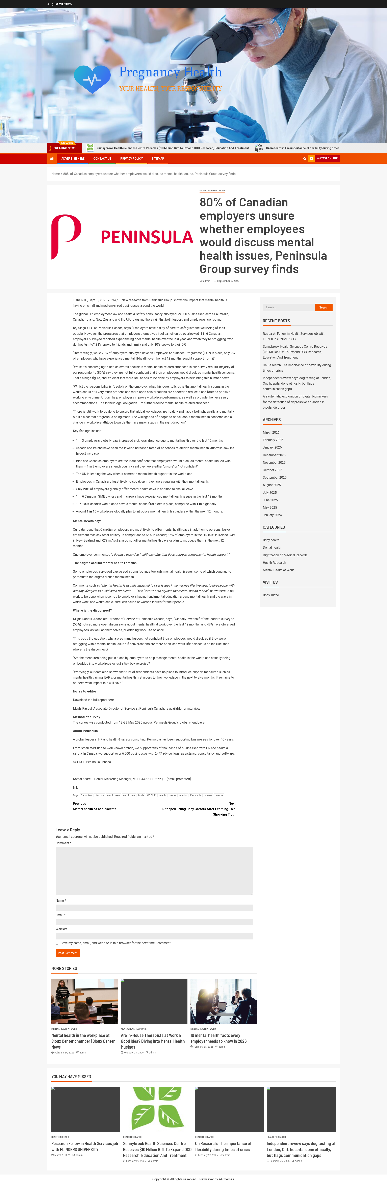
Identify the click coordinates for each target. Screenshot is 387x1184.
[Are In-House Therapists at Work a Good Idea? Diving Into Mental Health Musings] (154, 1001)
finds (141, 795)
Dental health (272, 547)
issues (172, 795)
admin (207, 281)
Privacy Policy (131, 158)
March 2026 (271, 432)
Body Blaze (271, 595)
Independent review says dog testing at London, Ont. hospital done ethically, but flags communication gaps (297, 383)
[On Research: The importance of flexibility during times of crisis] (229, 1109)
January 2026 (272, 447)
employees (113, 795)
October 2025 (272, 470)
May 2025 (270, 507)
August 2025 (272, 485)
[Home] (52, 159)
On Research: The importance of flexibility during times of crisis (257, 148)
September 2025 (275, 477)
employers (129, 795)
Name (61, 901)
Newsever (206, 1179)
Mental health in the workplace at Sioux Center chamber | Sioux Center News (83, 1041)
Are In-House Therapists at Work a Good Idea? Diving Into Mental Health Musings (153, 1041)
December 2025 (274, 455)
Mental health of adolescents (94, 806)
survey (208, 795)
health (162, 795)
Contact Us (102, 158)
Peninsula (195, 795)
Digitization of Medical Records (285, 555)
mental (183, 795)
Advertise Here (72, 158)
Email (61, 915)
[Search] (304, 159)
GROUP (151, 795)
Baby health (271, 540)
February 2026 (273, 440)
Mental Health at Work (212, 190)
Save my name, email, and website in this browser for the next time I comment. (116, 943)
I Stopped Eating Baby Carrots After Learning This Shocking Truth (198, 809)
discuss (99, 795)
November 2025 (274, 462)
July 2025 (270, 493)
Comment (63, 843)
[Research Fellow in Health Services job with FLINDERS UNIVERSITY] (85, 1109)
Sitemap (158, 158)
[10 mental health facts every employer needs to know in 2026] (223, 1001)
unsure (219, 795)
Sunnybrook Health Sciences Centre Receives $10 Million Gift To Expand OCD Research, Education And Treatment (121, 148)
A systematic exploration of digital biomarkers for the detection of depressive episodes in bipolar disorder (295, 401)
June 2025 (270, 500)
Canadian (86, 795)
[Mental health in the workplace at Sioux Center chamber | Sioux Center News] (84, 1001)
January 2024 (272, 515)
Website (62, 929)
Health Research (274, 563)
